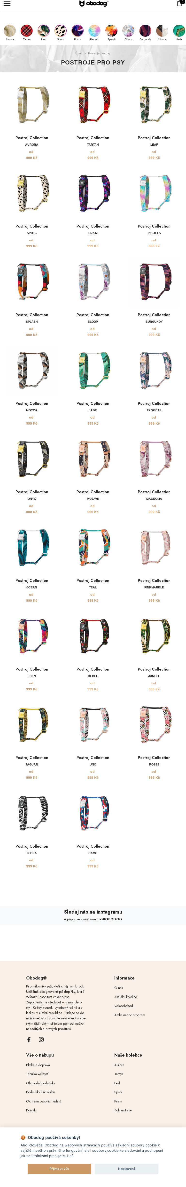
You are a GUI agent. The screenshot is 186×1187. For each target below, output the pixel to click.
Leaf (43, 39)
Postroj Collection (32, 138)
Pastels (94, 39)
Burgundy (145, 39)
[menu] (7, 3)
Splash (112, 39)
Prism (77, 39)
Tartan (27, 39)
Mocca (162, 39)
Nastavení (126, 1169)
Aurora (10, 39)
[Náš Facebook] (29, 1039)
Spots (60, 39)
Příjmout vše (59, 1169)
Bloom (128, 39)
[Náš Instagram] (41, 1039)
